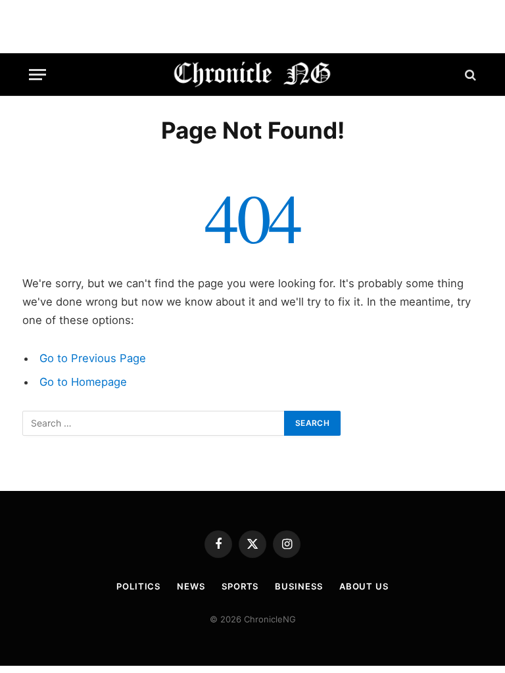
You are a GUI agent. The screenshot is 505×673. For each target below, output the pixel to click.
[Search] (469, 74)
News (191, 586)
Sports (240, 586)
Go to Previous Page (92, 358)
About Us (364, 586)
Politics (138, 586)
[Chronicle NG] (252, 74)
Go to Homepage (83, 381)
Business (298, 586)
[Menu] (37, 74)
